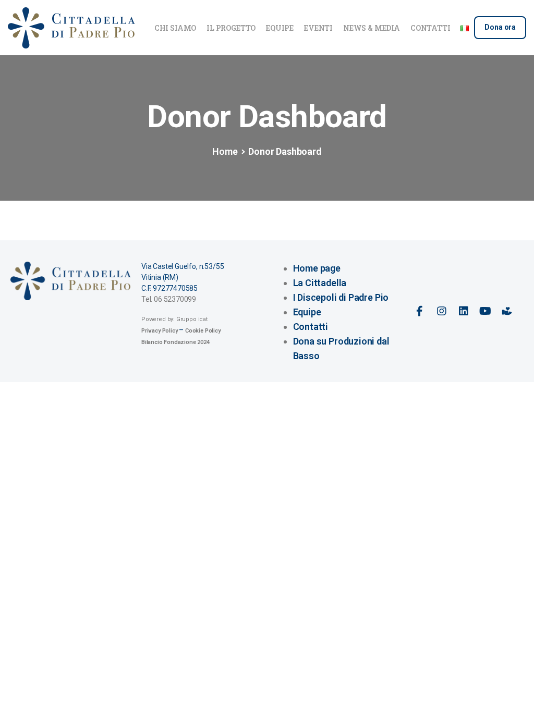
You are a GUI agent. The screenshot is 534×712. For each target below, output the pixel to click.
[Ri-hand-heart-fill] (506, 311)
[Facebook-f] (419, 311)
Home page (317, 268)
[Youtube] (485, 311)
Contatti (311, 326)
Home (224, 151)
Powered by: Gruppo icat (174, 319)
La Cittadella (320, 282)
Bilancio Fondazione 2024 (175, 342)
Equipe (307, 311)
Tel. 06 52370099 (168, 299)
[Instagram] (441, 311)
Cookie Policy (203, 330)
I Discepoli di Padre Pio (341, 297)
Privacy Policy (159, 330)
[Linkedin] (463, 311)
